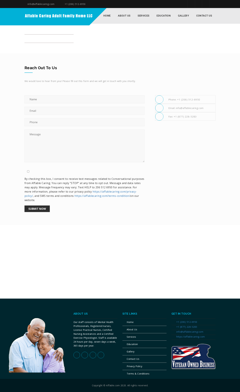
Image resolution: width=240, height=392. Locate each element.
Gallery (183, 15)
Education (132, 344)
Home (107, 15)
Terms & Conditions (138, 373)
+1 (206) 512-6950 (75, 4)
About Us (124, 15)
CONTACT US (204, 15)
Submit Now (37, 209)
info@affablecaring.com (40, 4)
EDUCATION (164, 15)
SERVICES (143, 15)
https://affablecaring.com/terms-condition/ (102, 196)
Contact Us (133, 358)
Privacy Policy (134, 366)
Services (131, 336)
